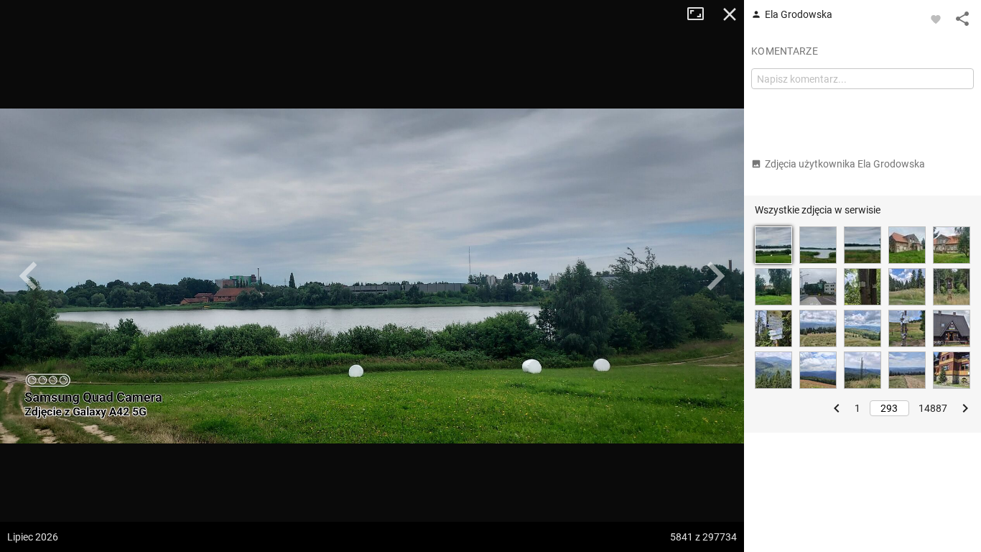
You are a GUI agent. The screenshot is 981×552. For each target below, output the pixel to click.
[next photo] (715, 276)
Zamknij (729, 14)
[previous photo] (28, 276)
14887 (933, 408)
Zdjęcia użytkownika (845, 164)
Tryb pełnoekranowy (701, 14)
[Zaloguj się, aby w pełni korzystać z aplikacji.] (935, 18)
